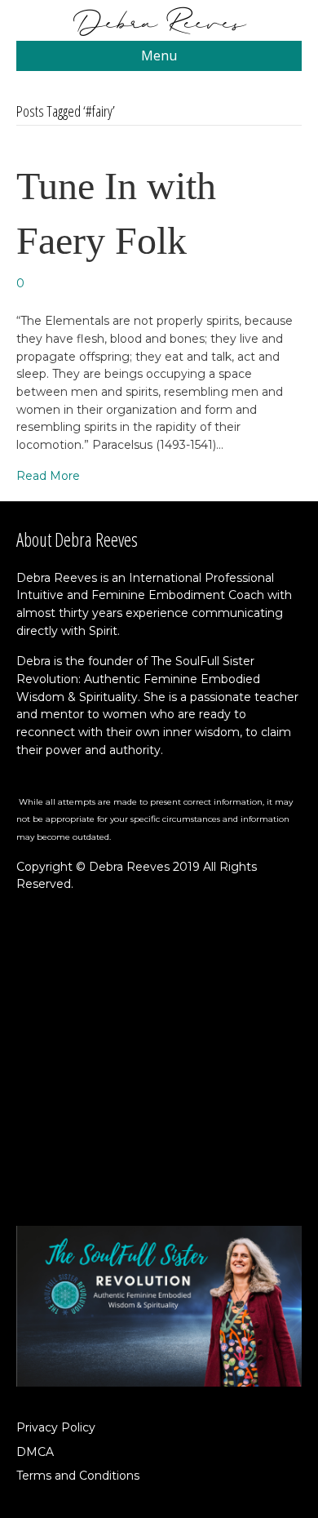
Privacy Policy (55, 1427)
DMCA (35, 1452)
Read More (48, 475)
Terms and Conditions (77, 1475)
